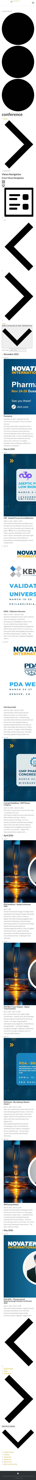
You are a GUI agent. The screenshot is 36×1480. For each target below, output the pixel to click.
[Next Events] (19, 320)
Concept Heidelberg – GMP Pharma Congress (17, 804)
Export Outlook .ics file (10, 1464)
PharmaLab (8, 416)
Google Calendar (9, 1452)
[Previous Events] (19, 271)
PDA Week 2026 (10, 707)
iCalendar (6, 1454)
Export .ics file (8, 1462)
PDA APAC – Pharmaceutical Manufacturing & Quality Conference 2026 (18, 1301)
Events (6, 119)
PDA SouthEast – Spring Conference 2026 (17, 905)
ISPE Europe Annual (11, 1205)
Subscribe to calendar (8, 1426)
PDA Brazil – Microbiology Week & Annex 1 (16, 1103)
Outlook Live (7, 1459)
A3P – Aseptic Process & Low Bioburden (18, 518)
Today (4, 324)
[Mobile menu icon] (33, 3)
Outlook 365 (7, 1457)
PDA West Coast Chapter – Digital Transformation (16, 1008)
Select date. (5, 350)
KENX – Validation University (14, 611)
